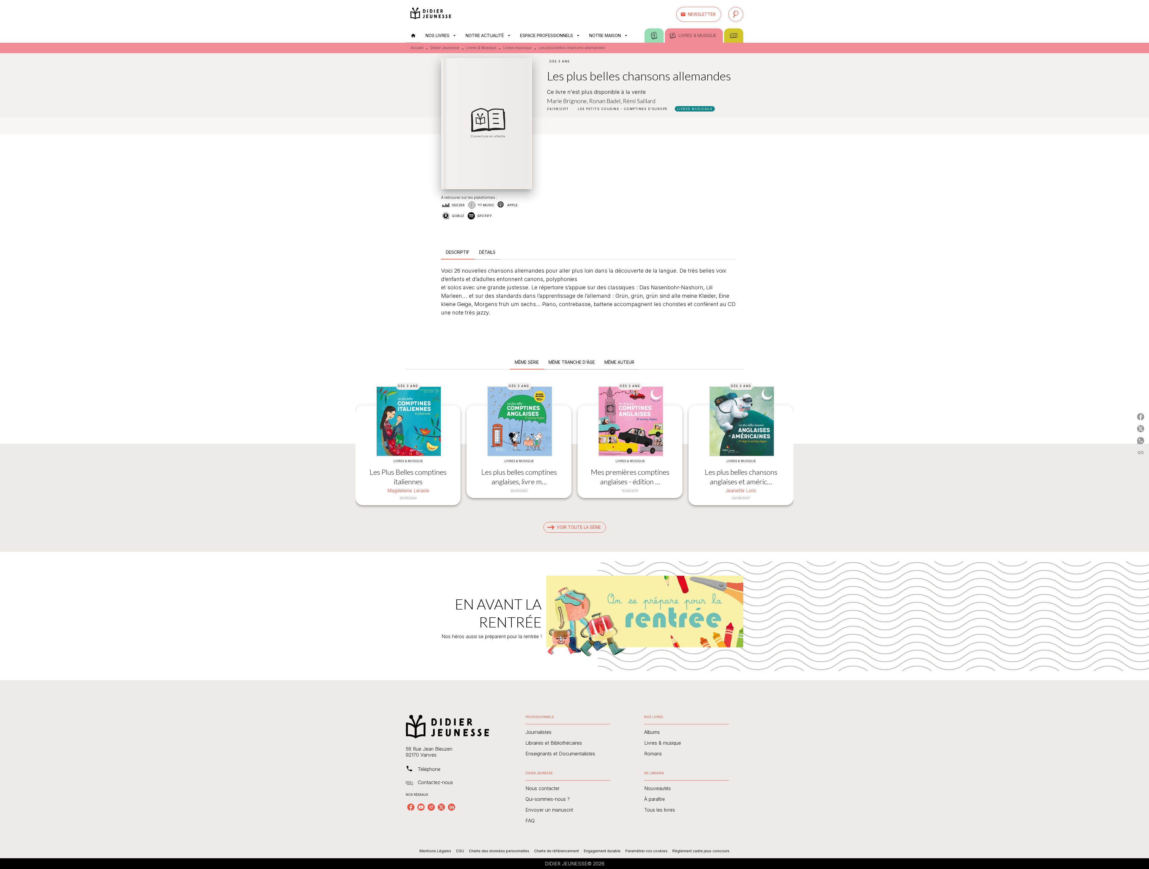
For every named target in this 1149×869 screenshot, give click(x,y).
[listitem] (411, 807)
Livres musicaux (517, 47)
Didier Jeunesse (444, 47)
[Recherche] (735, 14)
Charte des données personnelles (499, 851)
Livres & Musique (481, 47)
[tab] (413, 35)
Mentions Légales (435, 851)
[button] (698, 14)
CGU (460, 851)
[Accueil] (431, 14)
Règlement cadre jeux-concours (700, 851)
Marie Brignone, (568, 100)
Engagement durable (602, 851)
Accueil (417, 47)
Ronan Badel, (606, 100)
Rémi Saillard (639, 100)
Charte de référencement (556, 851)
